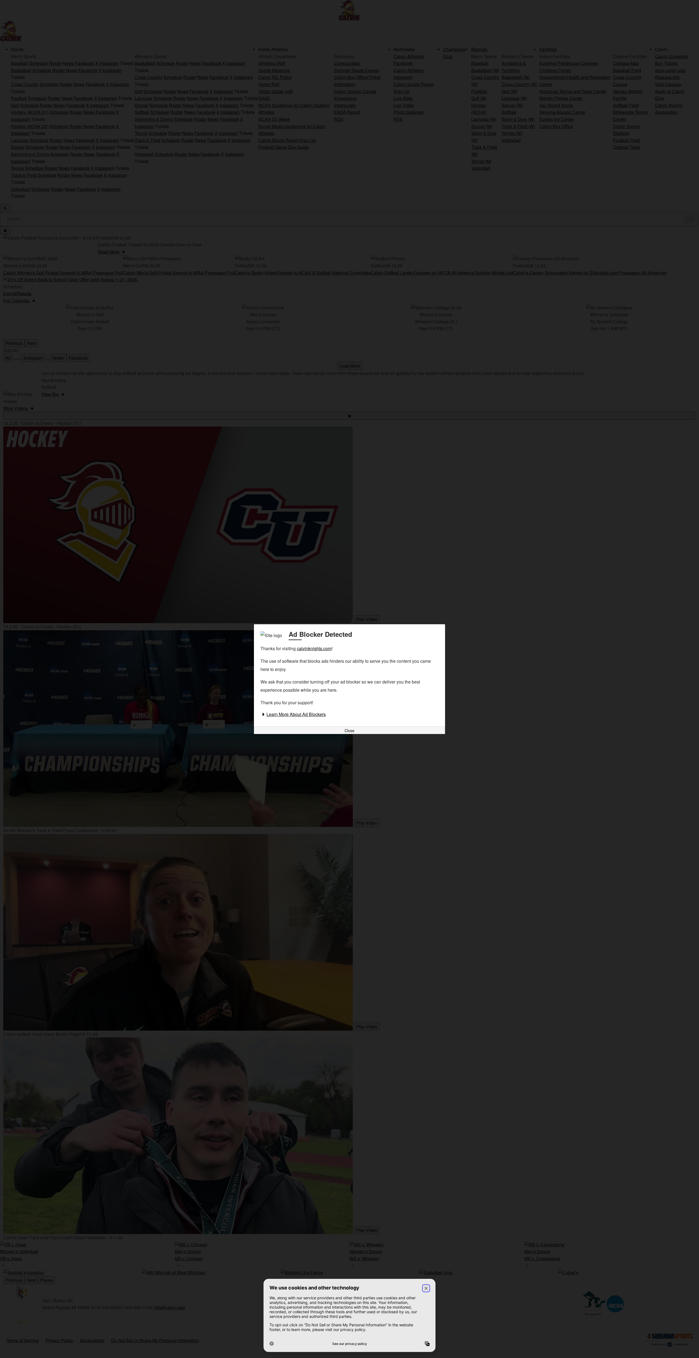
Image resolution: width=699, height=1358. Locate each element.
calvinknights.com (314, 648)
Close (349, 730)
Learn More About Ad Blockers (296, 714)
